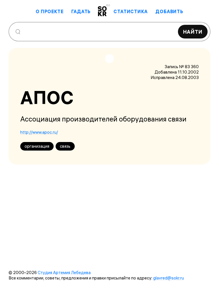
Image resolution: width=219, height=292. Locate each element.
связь (65, 146)
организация (37, 146)
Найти (193, 32)
